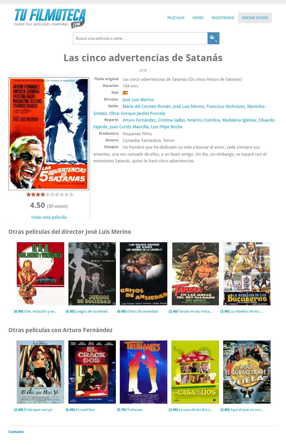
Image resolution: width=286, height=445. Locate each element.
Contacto (16, 432)
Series (198, 18)
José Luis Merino (138, 99)
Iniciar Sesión (255, 18)
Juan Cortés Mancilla (129, 126)
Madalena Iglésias (239, 120)
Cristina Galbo (171, 120)
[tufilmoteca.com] (50, 27)
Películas (176, 18)
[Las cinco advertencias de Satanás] (48, 188)
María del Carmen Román (147, 106)
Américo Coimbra (203, 120)
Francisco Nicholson (226, 106)
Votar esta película (48, 217)
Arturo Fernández (139, 120)
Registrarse (223, 18)
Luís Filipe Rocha (166, 126)
